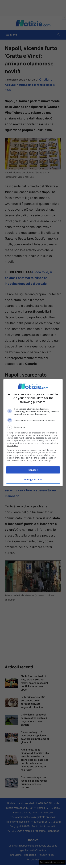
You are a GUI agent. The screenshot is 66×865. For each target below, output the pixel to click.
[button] (33, 427)
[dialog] (33, 432)
